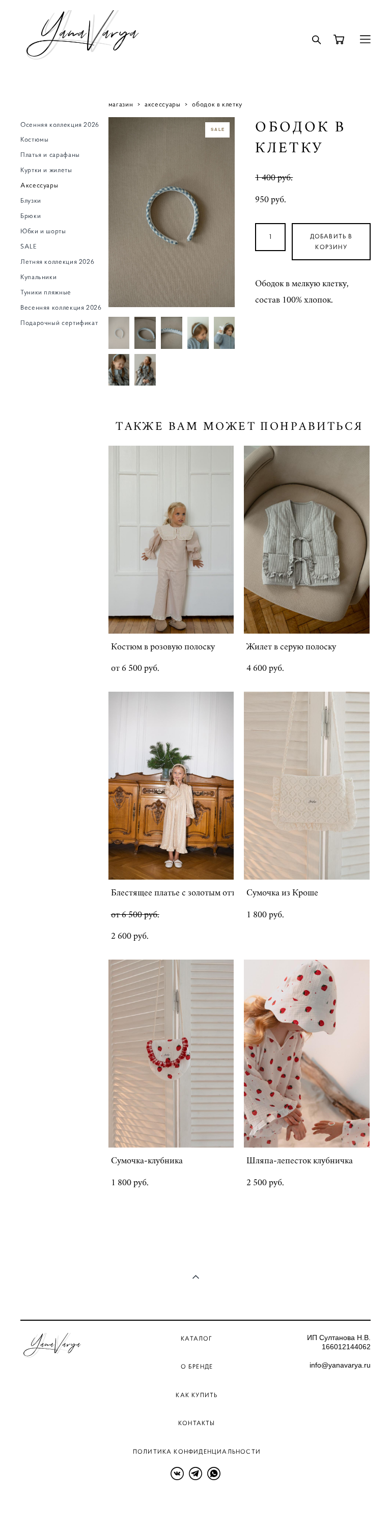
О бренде (197, 1366)
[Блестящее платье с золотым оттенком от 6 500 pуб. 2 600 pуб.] (171, 786)
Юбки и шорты (43, 231)
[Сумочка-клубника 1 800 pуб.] (171, 1054)
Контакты (196, 1423)
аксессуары (162, 104)
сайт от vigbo (40, 1503)
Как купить (196, 1395)
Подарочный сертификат (59, 323)
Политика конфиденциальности (197, 1451)
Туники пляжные (45, 292)
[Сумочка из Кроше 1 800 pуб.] (307, 786)
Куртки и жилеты (46, 170)
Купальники (38, 277)
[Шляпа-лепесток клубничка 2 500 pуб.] (307, 1054)
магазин (120, 104)
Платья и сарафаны (50, 155)
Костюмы (34, 139)
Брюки (30, 216)
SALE (28, 246)
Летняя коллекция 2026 (57, 262)
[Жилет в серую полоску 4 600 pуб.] (307, 540)
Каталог (196, 1338)
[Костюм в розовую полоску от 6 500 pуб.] (171, 540)
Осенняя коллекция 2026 (59, 125)
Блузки (30, 201)
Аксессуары (39, 185)
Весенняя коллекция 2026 (61, 308)
